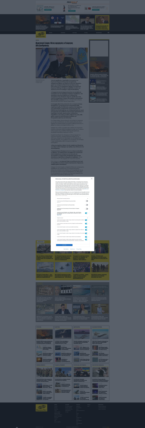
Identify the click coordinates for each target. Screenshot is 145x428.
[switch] (86, 201)
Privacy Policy (78, 249)
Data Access (72, 249)
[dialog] (72, 214)
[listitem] (72, 198)
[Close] (92, 179)
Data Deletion (66, 249)
